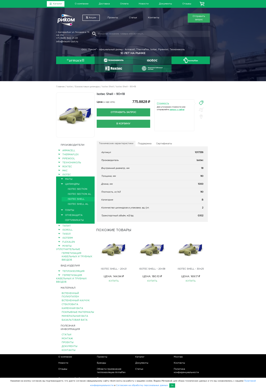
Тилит (66, 226)
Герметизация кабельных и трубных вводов (77, 256)
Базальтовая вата (75, 320)
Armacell (68, 151)
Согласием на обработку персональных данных (142, 385)
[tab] (201, 102)
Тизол (66, 234)
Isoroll (67, 230)
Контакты (153, 18)
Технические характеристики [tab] (116, 143)
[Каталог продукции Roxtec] (113, 68)
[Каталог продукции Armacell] (75, 60)
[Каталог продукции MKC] (152, 68)
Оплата (124, 4)
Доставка (104, 4)
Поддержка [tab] (144, 144)
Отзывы (186, 4)
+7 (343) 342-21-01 (67, 38)
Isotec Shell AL (78, 204)
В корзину (123, 124)
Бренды (101, 363)
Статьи (133, 18)
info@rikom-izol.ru (67, 42)
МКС (64, 171)
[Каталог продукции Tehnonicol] (113, 60)
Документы (165, 4)
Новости (144, 4)
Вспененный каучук (76, 301)
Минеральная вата (75, 316)
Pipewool (68, 159)
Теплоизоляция (73, 271)
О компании (81, 4)
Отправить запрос (199, 18)
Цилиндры (72, 184)
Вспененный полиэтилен (70, 295)
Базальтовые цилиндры (87, 87)
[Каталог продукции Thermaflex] (191, 60)
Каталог (139, 357)
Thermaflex (70, 155)
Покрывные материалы (78, 312)
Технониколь (71, 163)
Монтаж (67, 339)
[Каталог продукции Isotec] (152, 60)
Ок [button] (172, 385)
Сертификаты (74, 220)
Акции (92, 18)
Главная (60, 87)
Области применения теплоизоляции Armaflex (111, 370)
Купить (114, 281)
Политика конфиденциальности (186, 370)
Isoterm (67, 238)
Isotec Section (77, 189)
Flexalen (68, 242)
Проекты (113, 18)
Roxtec (67, 167)
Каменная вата (72, 308)
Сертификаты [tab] (164, 144)
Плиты (69, 210)
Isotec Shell (108, 87)
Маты (68, 179)
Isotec (70, 87)
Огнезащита (74, 215)
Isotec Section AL (79, 194)
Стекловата (70, 304)
